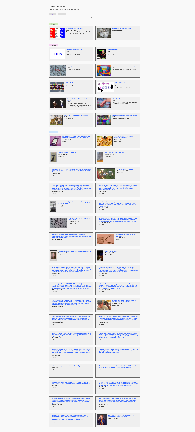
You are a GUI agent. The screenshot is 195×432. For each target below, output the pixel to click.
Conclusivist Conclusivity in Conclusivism (76, 115)
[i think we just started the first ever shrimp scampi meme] (105, 145)
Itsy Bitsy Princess (113, 49)
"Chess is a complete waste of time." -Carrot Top (66, 366)
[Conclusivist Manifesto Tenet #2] (104, 37)
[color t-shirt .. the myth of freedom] (101, 162)
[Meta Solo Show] (105, 108)
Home (92, 1)
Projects (64, 1)
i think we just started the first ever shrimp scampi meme (124, 137)
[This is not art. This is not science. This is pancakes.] (59, 227)
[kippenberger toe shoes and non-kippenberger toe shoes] (54, 260)
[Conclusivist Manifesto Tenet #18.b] (58, 37)
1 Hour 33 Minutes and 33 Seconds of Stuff (124, 115)
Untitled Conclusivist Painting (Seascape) (124, 66)
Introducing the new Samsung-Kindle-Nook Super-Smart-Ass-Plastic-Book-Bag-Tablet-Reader (76, 137)
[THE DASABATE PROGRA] (58, 59)
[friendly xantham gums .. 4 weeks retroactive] (106, 244)
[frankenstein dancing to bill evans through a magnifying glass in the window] (54, 211)
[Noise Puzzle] (58, 91)
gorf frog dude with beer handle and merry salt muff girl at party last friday (124, 301)
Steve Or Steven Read (55, 1)
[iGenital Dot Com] (106, 91)
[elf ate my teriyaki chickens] (107, 178)
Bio (82, 1)
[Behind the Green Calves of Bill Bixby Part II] (58, 108)
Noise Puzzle (69, 82)
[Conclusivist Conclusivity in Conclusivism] (57, 124)
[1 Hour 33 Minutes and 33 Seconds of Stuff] (104, 124)
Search (78, 1)
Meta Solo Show (117, 99)
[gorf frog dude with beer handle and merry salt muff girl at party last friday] (104, 309)
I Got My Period (71, 66)
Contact (86, 1)
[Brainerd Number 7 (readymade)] (54, 162)
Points (69, 1)
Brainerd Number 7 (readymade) (67, 152)
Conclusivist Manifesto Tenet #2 (121, 28)
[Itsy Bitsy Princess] (102, 59)
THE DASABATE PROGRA (74, 49)
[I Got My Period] (58, 75)
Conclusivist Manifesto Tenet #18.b (76, 28)
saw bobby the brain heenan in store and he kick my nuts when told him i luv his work (123, 415)
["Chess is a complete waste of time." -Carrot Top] (51, 375)
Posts (73, 1)
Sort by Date (52, 14)
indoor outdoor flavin (111, 251)
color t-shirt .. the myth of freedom (114, 152)
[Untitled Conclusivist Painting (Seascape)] (104, 75)
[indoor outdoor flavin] (101, 260)
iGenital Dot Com (120, 82)
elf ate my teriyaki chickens (125, 169)
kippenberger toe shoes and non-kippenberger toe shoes (74, 251)
